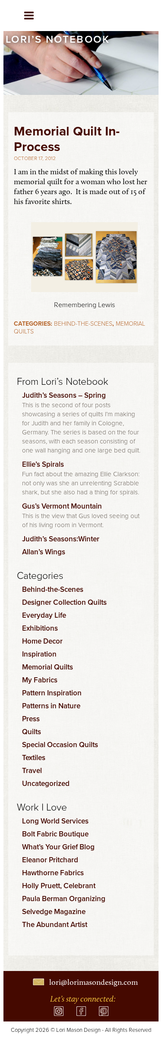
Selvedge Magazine (54, 911)
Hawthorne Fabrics (53, 872)
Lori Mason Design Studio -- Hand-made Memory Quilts (122, 17)
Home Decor (42, 641)
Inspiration (39, 654)
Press (31, 718)
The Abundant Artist (54, 924)
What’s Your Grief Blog (58, 846)
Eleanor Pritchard (50, 859)
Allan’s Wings (43, 551)
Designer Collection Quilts (64, 602)
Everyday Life (44, 615)
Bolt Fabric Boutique (55, 834)
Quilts (31, 731)
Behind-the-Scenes (83, 323)
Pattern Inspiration (52, 692)
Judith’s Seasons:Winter (60, 538)
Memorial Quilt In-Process (67, 139)
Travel (32, 770)
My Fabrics (39, 680)
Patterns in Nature (51, 705)
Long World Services (55, 821)
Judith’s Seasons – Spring (64, 395)
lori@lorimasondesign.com (93, 982)
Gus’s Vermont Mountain (62, 506)
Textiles (33, 757)
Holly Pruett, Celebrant (58, 885)
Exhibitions (40, 628)
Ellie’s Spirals (43, 464)
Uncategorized (46, 783)
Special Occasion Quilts (60, 744)
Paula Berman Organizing (63, 898)
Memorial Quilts (47, 667)
